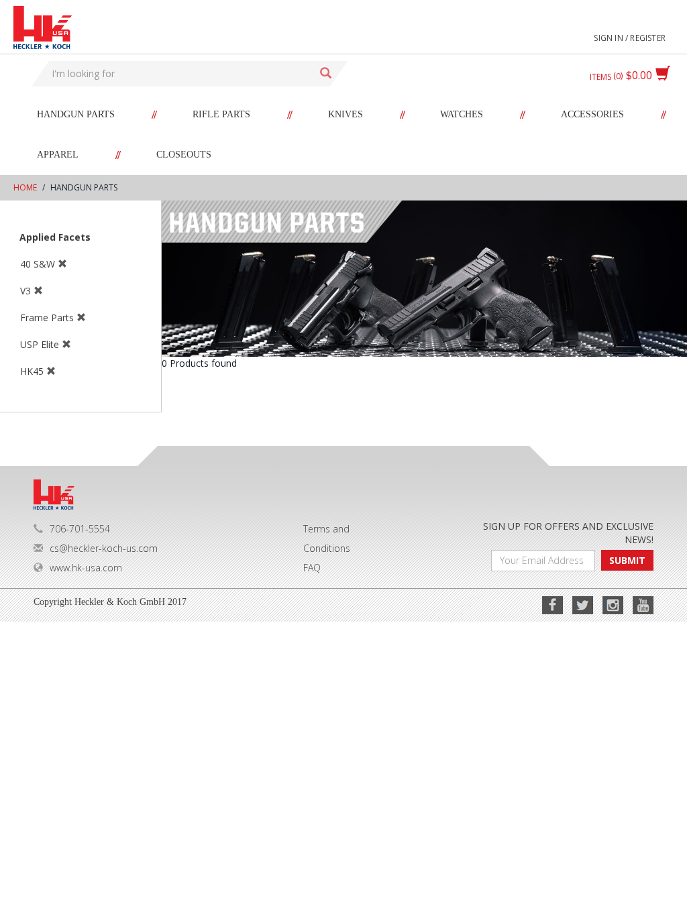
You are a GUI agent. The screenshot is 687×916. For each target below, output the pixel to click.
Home (25, 187)
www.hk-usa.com (86, 567)
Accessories (592, 114)
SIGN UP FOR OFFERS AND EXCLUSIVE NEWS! (568, 533)
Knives (345, 114)
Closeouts (183, 155)
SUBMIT (627, 560)
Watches (461, 114)
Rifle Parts (221, 114)
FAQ (312, 567)
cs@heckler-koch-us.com (104, 548)
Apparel (57, 155)
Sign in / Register (630, 38)
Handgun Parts (76, 114)
